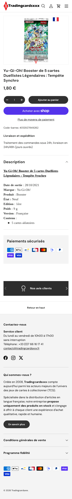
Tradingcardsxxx (20, 490)
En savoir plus (16, 424)
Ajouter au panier (48, 99)
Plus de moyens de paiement (36, 119)
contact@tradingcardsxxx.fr (21, 348)
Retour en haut (36, 307)
